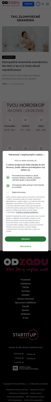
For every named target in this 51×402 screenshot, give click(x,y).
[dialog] (26, 201)
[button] (25, 192)
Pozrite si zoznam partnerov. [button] (27, 212)
